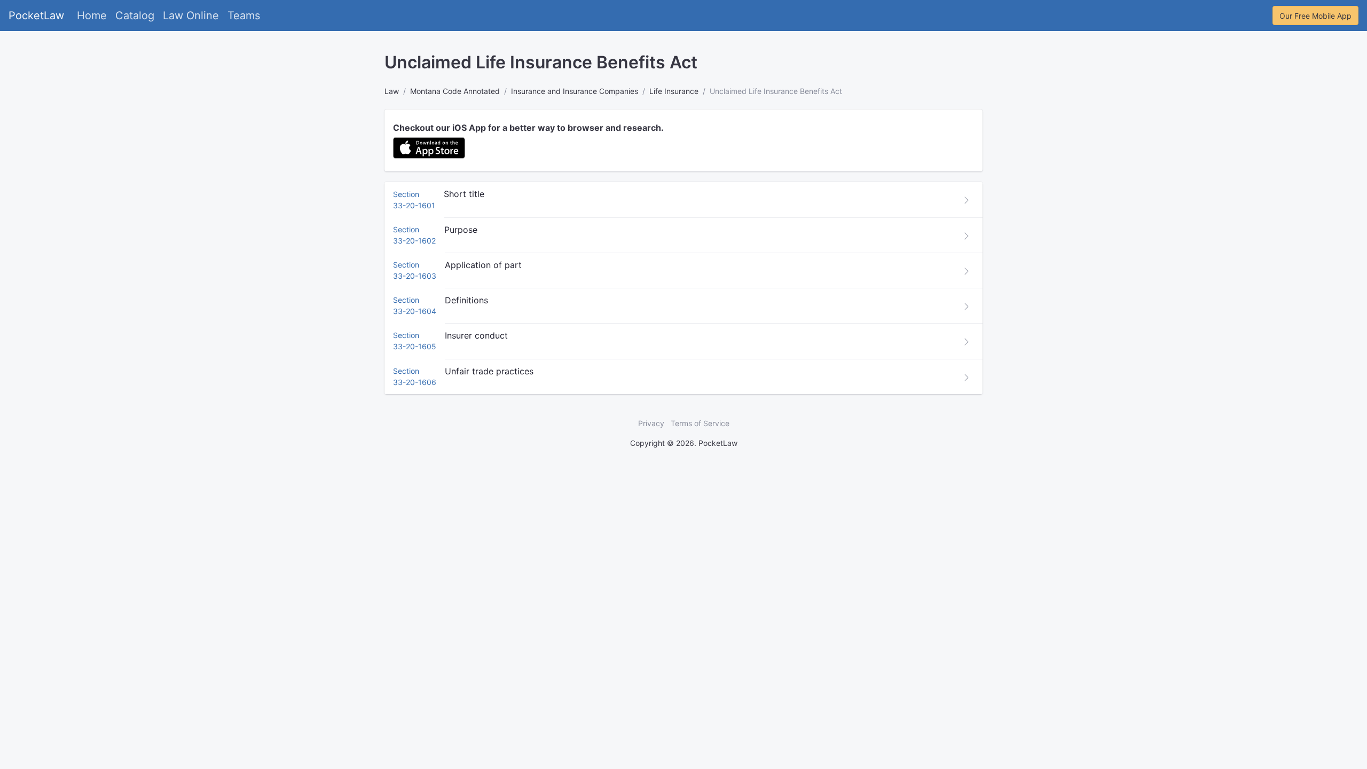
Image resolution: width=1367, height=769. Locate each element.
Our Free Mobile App (1315, 15)
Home (92, 15)
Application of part (483, 265)
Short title (464, 194)
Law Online (191, 15)
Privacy (651, 423)
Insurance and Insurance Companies (574, 91)
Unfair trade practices (489, 371)
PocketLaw (36, 15)
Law (391, 91)
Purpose (460, 229)
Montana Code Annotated (455, 91)
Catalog (134, 15)
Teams (243, 15)
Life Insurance (673, 91)
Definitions (466, 300)
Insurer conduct (476, 335)
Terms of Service (700, 423)
